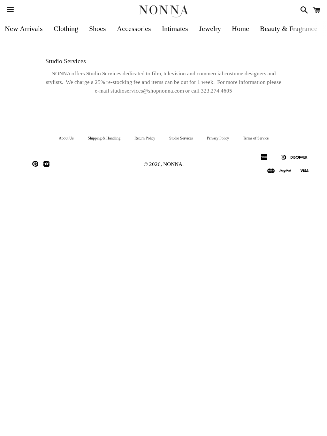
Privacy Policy (218, 138)
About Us (66, 138)
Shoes (97, 29)
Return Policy (144, 138)
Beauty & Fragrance (288, 29)
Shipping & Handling (104, 138)
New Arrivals (24, 29)
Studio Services (181, 138)
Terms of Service (256, 138)
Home (240, 29)
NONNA (172, 164)
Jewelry (210, 29)
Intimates (175, 29)
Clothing (66, 29)
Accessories (134, 29)
